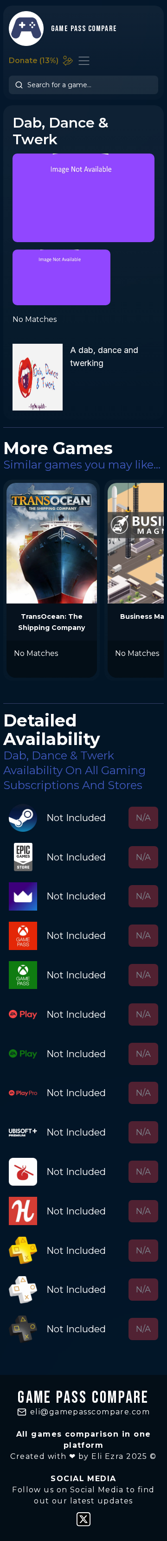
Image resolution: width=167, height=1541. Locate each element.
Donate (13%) (33, 60)
